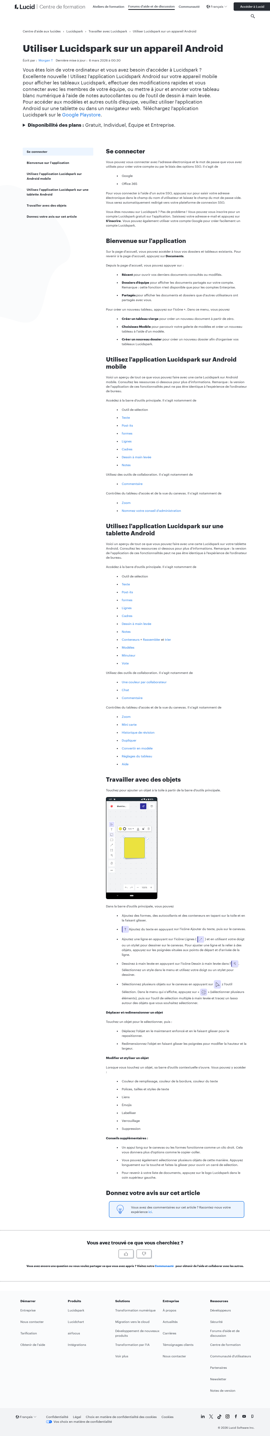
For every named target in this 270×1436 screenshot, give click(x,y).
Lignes (127, 441)
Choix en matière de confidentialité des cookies (121, 1417)
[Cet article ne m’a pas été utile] (144, 1254)
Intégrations (77, 1344)
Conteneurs (131, 639)
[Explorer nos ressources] (252, 16)
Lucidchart (76, 1322)
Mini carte (129, 724)
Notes (126, 465)
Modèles (128, 647)
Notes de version (222, 1390)
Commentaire (132, 484)
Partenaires (218, 1367)
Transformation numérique (135, 1310)
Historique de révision (138, 732)
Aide (125, 764)
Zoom (126, 502)
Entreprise (28, 1310)
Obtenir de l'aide (32, 1344)
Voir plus (121, 1356)
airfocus (74, 1333)
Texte (126, 417)
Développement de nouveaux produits (137, 1333)
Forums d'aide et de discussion (151, 6)
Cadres (127, 449)
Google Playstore (81, 114)
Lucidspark (74, 31)
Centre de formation (225, 1344)
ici (150, 1212)
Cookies (167, 1417)
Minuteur (128, 655)
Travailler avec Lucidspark (108, 31)
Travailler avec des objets (46, 205)
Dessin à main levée (136, 457)
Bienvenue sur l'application (48, 162)
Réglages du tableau (137, 756)
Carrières (169, 1333)
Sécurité (216, 1322)
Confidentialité (57, 1417)
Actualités (170, 1322)
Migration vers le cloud (132, 1322)
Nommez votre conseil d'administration (151, 510)
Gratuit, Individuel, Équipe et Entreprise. (101, 125)
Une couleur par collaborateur (144, 682)
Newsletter (218, 1379)
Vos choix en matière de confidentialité (83, 1421)
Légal (77, 1417)
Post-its (127, 425)
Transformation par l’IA (132, 1344)
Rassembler (151, 639)
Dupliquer (129, 740)
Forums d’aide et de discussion (225, 1333)
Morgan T (46, 60)
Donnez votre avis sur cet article (52, 216)
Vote (125, 663)
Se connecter (37, 151)
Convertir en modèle (137, 748)
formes (127, 433)
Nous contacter (32, 1322)
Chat (125, 690)
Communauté (189, 6)
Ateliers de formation (108, 6)
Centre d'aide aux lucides (42, 31)
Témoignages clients (178, 1344)
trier (168, 639)
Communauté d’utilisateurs (230, 1356)
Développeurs (220, 1310)
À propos (169, 1310)
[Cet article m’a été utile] (126, 1254)
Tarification (28, 1333)
